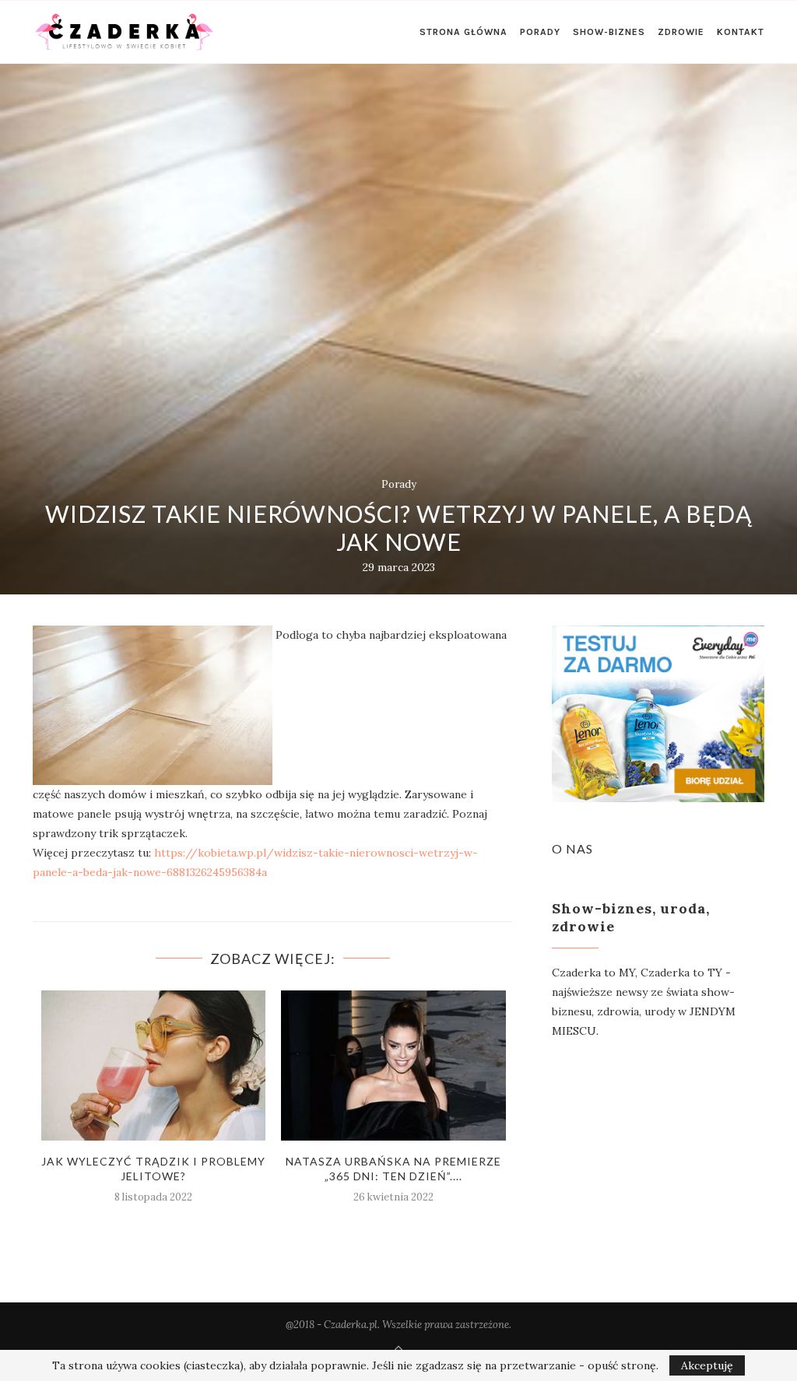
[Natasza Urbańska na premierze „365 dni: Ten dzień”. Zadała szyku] (393, 1065)
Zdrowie (681, 31)
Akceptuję (707, 1365)
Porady (540, 31)
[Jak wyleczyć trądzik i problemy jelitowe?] (153, 1065)
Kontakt (740, 31)
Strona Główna (463, 31)
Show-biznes (609, 31)
